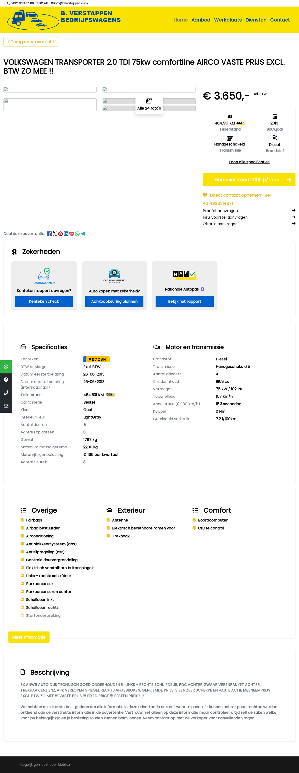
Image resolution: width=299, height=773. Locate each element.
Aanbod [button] (201, 20)
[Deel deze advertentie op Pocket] (72, 233)
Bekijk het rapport (184, 301)
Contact (280, 20)
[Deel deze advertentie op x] (55, 233)
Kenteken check (44, 301)
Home (181, 20)
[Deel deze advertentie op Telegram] (83, 233)
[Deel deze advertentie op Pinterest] (61, 233)
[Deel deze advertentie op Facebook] (50, 233)
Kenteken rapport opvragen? (44, 290)
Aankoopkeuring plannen (114, 301)
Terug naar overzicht (32, 42)
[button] (249, 162)
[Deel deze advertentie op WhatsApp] (78, 233)
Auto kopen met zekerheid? (114, 291)
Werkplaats (228, 20)
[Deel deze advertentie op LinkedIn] (66, 233)
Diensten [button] (256, 20)
